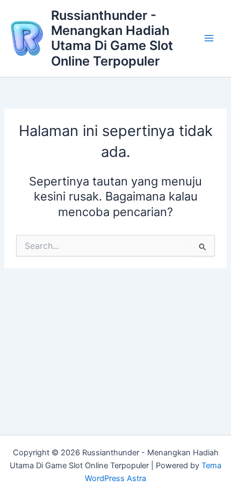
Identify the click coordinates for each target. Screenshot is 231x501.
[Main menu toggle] (209, 38)
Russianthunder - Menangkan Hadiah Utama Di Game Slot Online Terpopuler (112, 38)
